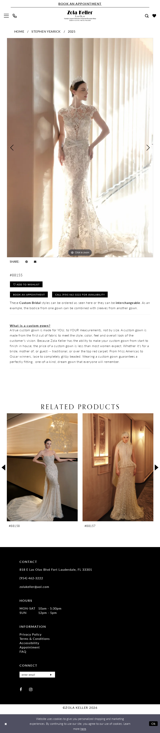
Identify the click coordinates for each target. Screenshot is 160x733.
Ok (153, 723)
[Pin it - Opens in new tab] (26, 261)
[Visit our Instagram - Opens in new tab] (31, 689)
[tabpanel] (80, 147)
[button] (6, 15)
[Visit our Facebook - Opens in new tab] (21, 689)
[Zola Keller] (80, 16)
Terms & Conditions (35, 638)
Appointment (30, 647)
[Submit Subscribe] (51, 675)
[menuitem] (6, 15)
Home (19, 31)
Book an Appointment (29, 294)
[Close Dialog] (5, 723)
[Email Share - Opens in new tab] (35, 261)
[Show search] (146, 16)
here (83, 729)
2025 (72, 31)
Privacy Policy (31, 634)
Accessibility (29, 643)
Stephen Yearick (46, 31)
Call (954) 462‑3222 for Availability (80, 294)
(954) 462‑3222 (31, 578)
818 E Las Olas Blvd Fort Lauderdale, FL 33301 (56, 569)
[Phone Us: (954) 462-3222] (15, 16)
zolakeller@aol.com (34, 586)
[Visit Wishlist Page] (154, 16)
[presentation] (42, 467)
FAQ (23, 651)
